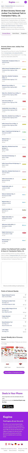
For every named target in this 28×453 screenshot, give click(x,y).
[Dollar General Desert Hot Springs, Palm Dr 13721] (14, 165)
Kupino (2, 6)
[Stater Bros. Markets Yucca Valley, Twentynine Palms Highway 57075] (14, 117)
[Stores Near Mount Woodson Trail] (14, 324)
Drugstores (24, 33)
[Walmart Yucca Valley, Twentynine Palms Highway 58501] (14, 87)
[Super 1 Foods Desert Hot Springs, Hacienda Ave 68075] (14, 133)
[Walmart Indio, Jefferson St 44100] (14, 203)
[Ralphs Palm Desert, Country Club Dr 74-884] (14, 234)
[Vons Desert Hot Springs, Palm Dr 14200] (14, 157)
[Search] (25, 2)
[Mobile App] (7, 407)
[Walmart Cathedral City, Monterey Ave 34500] (14, 195)
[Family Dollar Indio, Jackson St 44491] (14, 188)
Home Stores (15, 33)
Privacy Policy (21, 450)
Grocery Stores (6, 33)
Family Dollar (4, 25)
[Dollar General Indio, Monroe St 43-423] (14, 180)
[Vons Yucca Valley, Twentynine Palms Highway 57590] (14, 102)
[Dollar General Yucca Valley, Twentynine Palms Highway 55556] (14, 125)
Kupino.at (6, 444)
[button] (14, 372)
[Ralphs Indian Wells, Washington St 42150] (14, 218)
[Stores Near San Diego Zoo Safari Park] (14, 302)
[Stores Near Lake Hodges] (14, 330)
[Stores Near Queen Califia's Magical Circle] (14, 310)
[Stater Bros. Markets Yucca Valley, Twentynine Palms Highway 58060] (14, 94)
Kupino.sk (22, 444)
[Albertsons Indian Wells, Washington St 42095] (14, 226)
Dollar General (11, 25)
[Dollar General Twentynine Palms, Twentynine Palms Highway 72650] (14, 70)
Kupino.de (15, 444)
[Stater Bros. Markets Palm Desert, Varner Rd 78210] (14, 172)
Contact (5, 450)
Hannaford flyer (20, 358)
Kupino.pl (19, 444)
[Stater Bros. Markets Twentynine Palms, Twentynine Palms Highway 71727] (14, 79)
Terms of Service (12, 450)
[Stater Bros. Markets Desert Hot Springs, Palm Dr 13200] (14, 149)
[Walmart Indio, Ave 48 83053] (14, 241)
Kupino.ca (9, 444)
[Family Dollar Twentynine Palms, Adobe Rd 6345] (14, 62)
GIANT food (7, 358)
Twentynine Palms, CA (10, 6)
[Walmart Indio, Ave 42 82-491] (14, 140)
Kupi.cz (12, 444)
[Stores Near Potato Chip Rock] (14, 317)
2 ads (5, 343)
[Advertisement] (14, 40)
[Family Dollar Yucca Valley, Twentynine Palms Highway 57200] (14, 110)
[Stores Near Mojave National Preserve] (14, 295)
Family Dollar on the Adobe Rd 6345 (13, 53)
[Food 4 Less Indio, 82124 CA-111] (14, 211)
